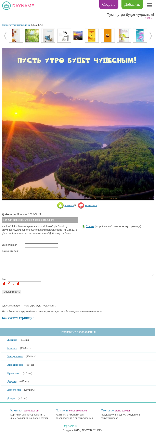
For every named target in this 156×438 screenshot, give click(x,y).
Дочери (11, 398)
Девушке (11, 381)
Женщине (12, 339)
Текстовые (107, 410)
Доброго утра (14, 389)
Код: (4, 279)
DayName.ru (70, 425)
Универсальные (15, 356)
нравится (69, 205)
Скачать (90, 226)
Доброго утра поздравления (16, 25)
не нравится (91, 205)
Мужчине (12, 348)
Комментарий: (10, 251)
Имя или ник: (9, 245)
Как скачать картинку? (18, 318)
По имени (62, 410)
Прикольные (13, 373)
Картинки (16, 410)
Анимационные (15, 364)
